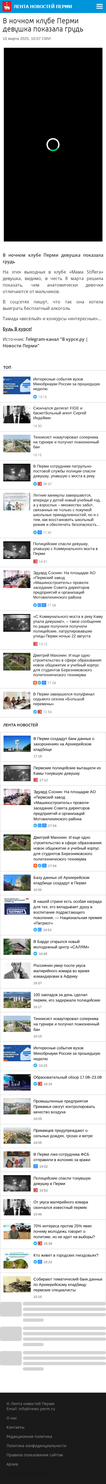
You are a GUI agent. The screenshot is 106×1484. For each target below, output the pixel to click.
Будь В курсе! (17, 329)
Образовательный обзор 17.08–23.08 (67, 1077)
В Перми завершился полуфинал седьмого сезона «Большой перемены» (64, 699)
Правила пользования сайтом (35, 1454)
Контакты (15, 1427)
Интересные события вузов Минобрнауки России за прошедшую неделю (66, 384)
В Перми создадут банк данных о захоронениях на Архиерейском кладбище (63, 744)
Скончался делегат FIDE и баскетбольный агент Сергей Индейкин (59, 413)
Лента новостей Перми (28, 1473)
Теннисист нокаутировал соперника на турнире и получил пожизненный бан (66, 442)
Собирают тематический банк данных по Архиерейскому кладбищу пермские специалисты (67, 1284)
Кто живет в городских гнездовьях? (65, 1255)
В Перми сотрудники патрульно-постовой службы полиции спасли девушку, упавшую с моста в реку (64, 471)
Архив (12, 1464)
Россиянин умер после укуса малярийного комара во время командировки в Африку (61, 970)
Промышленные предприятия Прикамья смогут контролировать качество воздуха (64, 1106)
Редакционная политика (29, 1436)
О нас (12, 1418)
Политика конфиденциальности (36, 1445)
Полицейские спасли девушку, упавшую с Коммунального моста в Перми (65, 549)
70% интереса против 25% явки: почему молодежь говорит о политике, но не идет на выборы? (64, 1231)
